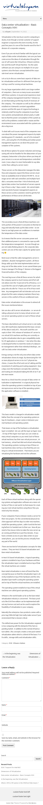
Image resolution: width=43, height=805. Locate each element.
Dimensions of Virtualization (11, 771)
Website (5, 725)
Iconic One (9, 803)
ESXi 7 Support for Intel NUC (11, 767)
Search (3, 755)
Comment (6, 678)
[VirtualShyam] (21, 12)
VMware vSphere (19, 643)
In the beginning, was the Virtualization (14, 779)
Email (4, 715)
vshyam (8, 32)
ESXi (10, 643)
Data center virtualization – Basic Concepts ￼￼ (17, 775)
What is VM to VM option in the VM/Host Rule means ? (20, 783)
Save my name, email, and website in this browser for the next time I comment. (21, 739)
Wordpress (32, 803)
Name (4, 705)
